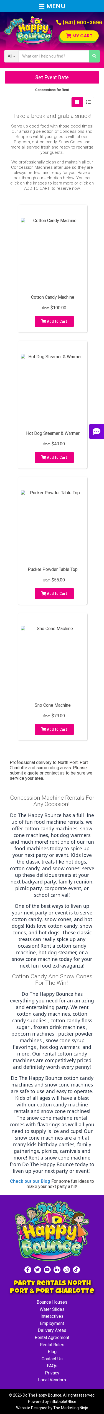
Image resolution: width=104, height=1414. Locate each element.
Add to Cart (56, 321)
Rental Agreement (52, 1337)
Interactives (52, 1316)
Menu (55, 6)
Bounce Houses (52, 1302)
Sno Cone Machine (53, 705)
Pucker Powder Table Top (53, 569)
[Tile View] (77, 102)
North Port (68, 762)
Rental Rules (52, 1344)
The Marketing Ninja (70, 1408)
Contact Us (52, 1358)
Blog (52, 1351)
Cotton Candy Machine (52, 297)
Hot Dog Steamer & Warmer (53, 433)
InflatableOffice (63, 1401)
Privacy (52, 1373)
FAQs (52, 1365)
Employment (52, 1323)
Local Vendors (52, 1379)
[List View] (88, 102)
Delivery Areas (52, 1330)
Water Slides (52, 1309)
